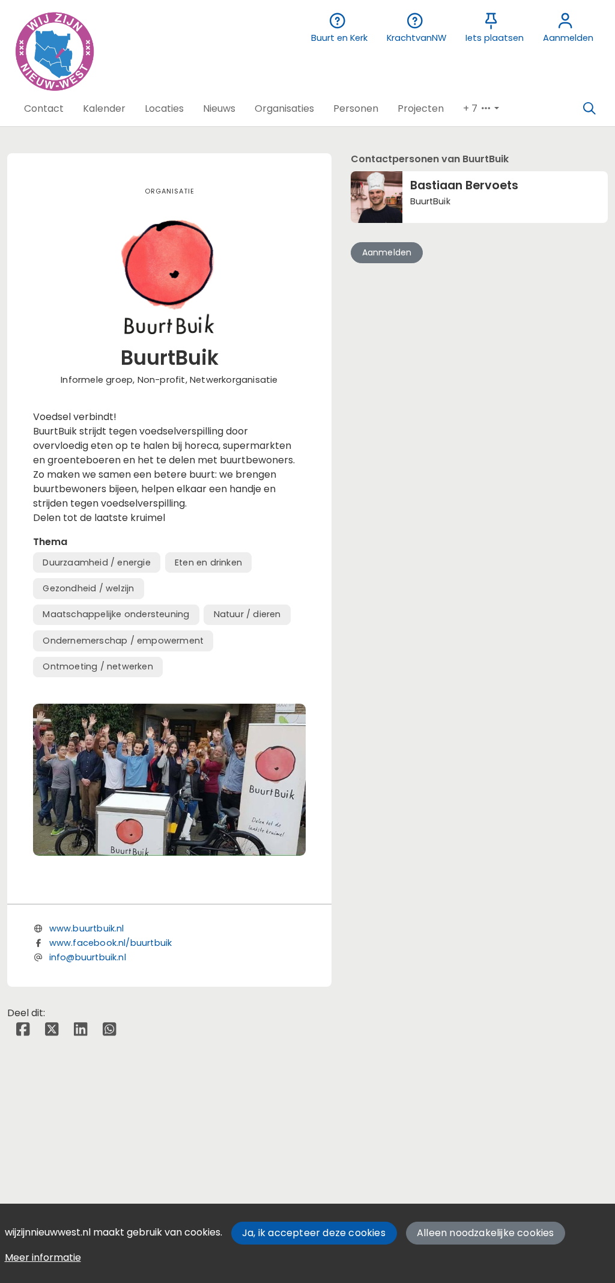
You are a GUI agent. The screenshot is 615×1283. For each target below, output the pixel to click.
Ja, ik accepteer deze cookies (314, 1233)
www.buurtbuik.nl (86, 928)
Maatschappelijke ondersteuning (116, 614)
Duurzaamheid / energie (96, 562)
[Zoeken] (589, 108)
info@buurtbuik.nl (87, 957)
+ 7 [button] (471, 108)
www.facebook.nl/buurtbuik (110, 943)
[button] (43, 109)
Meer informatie (43, 1257)
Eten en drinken (208, 562)
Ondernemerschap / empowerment (123, 641)
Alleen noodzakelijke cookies (485, 1233)
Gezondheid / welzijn (88, 588)
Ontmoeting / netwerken (98, 666)
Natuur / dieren (247, 614)
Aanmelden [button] (387, 252)
